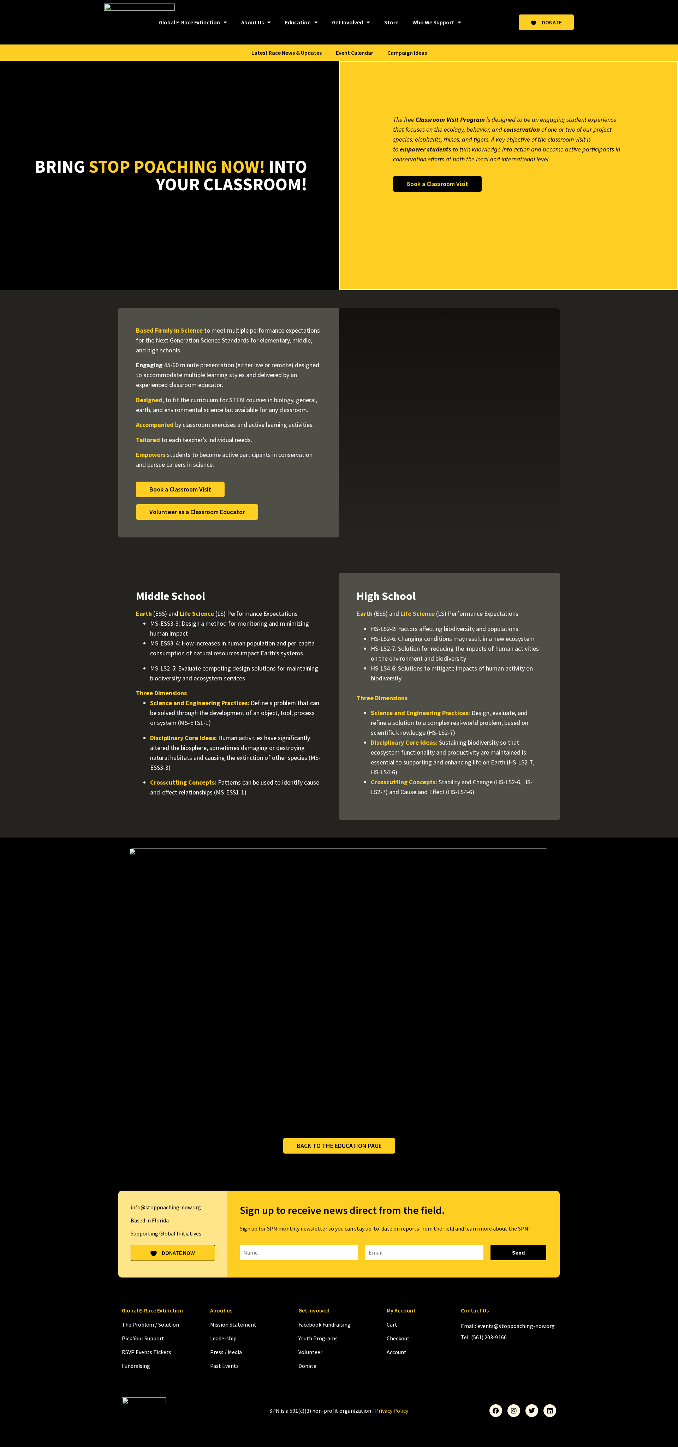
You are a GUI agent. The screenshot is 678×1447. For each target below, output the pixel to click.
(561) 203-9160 (489, 1337)
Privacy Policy (391, 1410)
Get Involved (347, 22)
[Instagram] (513, 1410)
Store (391, 22)
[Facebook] (495, 1410)
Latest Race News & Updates (286, 52)
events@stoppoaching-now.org (516, 1325)
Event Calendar (354, 52)
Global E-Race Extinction (189, 22)
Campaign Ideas (407, 52)
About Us (252, 22)
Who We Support (433, 22)
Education (298, 22)
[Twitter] (531, 1410)
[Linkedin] (549, 1410)
